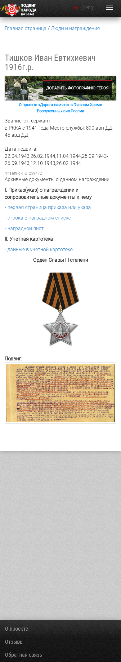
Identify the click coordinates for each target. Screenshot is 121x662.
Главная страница (26, 28)
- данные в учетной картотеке (39, 249)
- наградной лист (24, 228)
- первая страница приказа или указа (48, 207)
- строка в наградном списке (38, 218)
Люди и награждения (75, 28)
